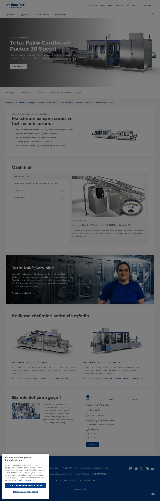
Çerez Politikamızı (23, 480)
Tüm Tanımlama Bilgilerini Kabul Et (25, 485)
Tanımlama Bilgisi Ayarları (25, 492)
